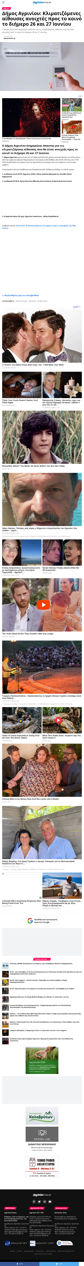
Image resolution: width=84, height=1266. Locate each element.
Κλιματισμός (43, 301)
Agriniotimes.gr (9, 38)
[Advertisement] (43, 199)
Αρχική (12, 1251)
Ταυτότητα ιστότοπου (43, 1254)
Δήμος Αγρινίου (15, 145)
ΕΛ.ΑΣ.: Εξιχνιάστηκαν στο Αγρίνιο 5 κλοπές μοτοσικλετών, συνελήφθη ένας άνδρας (42, 989)
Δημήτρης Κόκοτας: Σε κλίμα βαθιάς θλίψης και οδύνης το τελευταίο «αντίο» (39, 997)
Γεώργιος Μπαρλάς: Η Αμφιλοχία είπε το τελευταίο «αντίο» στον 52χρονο (38, 1030)
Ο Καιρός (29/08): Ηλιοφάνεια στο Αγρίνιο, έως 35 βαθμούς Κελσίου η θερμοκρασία (41, 964)
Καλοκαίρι (32, 301)
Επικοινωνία (29, 1251)
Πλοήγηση (40, 1251)
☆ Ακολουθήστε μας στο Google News (20, 295)
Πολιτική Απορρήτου (66, 1251)
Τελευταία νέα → (42, 959)
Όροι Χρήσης (51, 1251)
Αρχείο (19, 1251)
